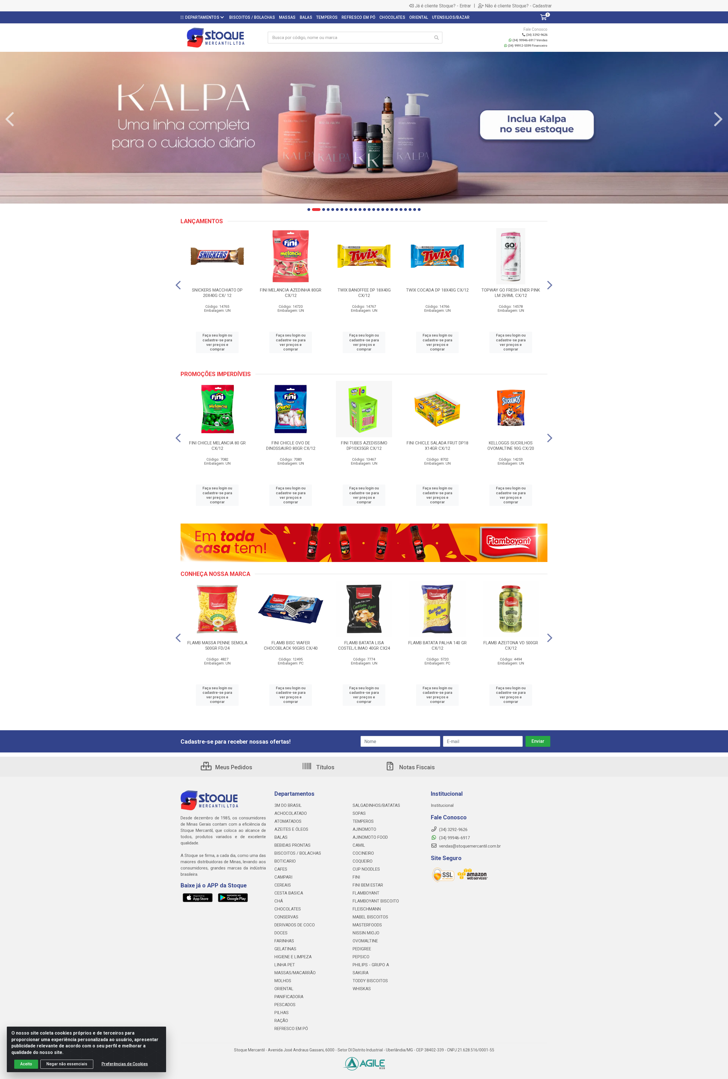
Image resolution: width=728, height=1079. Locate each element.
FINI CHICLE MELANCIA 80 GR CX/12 (217, 445)
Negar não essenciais (66, 1064)
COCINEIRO (363, 853)
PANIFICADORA (288, 996)
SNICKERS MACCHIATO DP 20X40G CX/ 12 (217, 293)
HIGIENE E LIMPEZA (293, 956)
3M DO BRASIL (288, 805)
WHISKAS (362, 988)
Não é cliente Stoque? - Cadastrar (518, 5)
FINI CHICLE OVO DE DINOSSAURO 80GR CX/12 (290, 445)
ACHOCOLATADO (290, 813)
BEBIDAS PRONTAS (292, 845)
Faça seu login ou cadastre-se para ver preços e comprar (217, 342)
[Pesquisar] (436, 38)
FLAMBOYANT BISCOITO (376, 901)
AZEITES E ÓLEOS (291, 829)
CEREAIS (282, 885)
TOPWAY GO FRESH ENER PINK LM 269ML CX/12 (510, 293)
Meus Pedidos (233, 767)
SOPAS (359, 813)
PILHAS (281, 1012)
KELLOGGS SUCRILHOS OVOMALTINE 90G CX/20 (510, 445)
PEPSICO (361, 956)
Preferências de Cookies (125, 1064)
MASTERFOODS (367, 925)
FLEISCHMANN (367, 909)
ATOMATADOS (287, 821)
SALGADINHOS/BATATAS (376, 805)
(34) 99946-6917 (454, 837)
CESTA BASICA (288, 893)
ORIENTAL (283, 988)
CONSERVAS (286, 917)
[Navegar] (9, 119)
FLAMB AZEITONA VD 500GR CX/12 (510, 645)
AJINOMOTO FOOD (370, 837)
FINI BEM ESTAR (368, 885)
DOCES (281, 933)
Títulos (324, 767)
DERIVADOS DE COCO (294, 925)
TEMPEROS (363, 821)
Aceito (26, 1064)
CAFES (280, 869)
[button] (308, 209)
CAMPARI (283, 877)
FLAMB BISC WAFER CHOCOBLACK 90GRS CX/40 (291, 645)
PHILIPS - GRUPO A (371, 964)
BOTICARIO (285, 861)
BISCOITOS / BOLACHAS (297, 853)
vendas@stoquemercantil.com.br (469, 846)
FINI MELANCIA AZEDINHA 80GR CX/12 (290, 293)
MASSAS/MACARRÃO (295, 972)
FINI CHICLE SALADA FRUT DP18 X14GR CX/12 (437, 445)
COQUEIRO (363, 861)
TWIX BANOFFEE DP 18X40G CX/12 (364, 293)
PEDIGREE (362, 948)
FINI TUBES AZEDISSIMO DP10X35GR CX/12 (364, 445)
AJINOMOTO (364, 829)
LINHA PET (284, 964)
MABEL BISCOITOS (370, 917)
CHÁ (278, 901)
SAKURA (361, 972)
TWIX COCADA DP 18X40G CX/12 (437, 290)
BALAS (281, 837)
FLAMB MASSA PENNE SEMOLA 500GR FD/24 (217, 645)
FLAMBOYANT (366, 893)
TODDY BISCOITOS (370, 980)
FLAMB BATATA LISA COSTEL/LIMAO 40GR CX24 (364, 645)
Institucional (442, 805)
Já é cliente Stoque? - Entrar (443, 5)
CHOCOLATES (287, 909)
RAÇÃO (281, 1020)
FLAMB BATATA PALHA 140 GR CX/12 (437, 645)
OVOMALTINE (365, 940)
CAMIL (359, 845)
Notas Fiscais (416, 767)
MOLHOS (282, 980)
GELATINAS (285, 948)
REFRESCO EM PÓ (291, 1028)
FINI (356, 877)
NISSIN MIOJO (366, 933)
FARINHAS (284, 940)
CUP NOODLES (366, 869)
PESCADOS (284, 1004)
